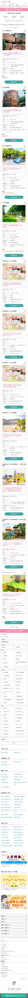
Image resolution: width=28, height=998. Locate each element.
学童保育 (18, 685)
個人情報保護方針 (4, 966)
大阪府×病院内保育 (5, 804)
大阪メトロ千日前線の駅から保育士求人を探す (13, 24)
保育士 (5, 652)
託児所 (17, 688)
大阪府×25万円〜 (17, 752)
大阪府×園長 (3, 779)
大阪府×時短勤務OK (5, 843)
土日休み (5, 718)
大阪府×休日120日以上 (18, 832)
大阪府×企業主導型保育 (6, 807)
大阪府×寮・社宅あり (18, 843)
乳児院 (5, 696)
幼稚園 (5, 678)
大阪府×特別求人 (4, 826)
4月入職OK (6, 724)
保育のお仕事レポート (5, 959)
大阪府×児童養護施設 (18, 814)
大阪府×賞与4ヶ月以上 (6, 829)
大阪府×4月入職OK (5, 840)
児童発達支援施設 (7, 699)
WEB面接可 (6, 734)
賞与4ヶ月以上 (7, 711)
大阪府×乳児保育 (17, 837)
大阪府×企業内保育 (18, 804)
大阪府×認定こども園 (18, 799)
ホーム (2, 942)
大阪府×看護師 (17, 779)
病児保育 (18, 692)
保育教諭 (5, 655)
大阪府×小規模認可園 (5, 799)
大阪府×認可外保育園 (18, 801)
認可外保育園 (19, 678)
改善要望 (3, 949)
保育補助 (5, 662)
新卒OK (5, 714)
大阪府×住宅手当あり (18, 826)
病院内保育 (6, 682)
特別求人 (5, 708)
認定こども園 (19, 675)
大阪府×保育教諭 (4, 776)
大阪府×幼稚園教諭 (18, 774)
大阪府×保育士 (4, 774)
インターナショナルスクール (8, 692)
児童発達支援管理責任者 (21, 663)
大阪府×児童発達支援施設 (6, 817)
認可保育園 (6, 672)
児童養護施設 (19, 696)
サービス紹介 (3, 944)
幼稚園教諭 (18, 652)
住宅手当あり (19, 708)
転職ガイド (3, 957)
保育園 (5, 702)
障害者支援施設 (19, 699)
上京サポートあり (20, 734)
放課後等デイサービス (8, 688)
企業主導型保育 (7, 685)
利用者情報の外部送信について (7, 970)
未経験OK (6, 721)
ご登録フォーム (4, 947)
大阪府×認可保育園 (5, 796)
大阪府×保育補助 (4, 782)
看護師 (17, 659)
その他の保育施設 (20, 702)
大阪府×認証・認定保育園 (19, 796)
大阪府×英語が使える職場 (6, 845)
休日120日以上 (19, 714)
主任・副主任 (19, 655)
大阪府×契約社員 (17, 762)
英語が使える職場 (20, 730)
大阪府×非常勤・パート (6, 764)
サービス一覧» (24, 978)
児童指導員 (6, 666)
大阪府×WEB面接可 (18, 845)
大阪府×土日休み (4, 834)
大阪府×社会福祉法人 (18, 840)
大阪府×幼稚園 (4, 801)
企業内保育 (18, 682)
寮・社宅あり (6, 730)
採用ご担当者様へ (4, 953)
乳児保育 (18, 721)
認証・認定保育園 (20, 672)
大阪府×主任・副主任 (18, 776)
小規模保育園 (19, 718)
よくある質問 (3, 945)
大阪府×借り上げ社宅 (18, 829)
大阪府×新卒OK (4, 832)
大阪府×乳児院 (4, 814)
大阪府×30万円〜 (4, 752)
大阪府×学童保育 (17, 807)
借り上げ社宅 (19, 711)
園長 (4, 659)
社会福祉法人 (6, 727)
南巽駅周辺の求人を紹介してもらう (14, 995)
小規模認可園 (6, 675)
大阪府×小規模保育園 (18, 834)
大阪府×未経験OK (5, 837)
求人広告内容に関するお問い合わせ (8, 951)
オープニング (19, 724)
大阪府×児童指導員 (5, 786)
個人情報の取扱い (4, 968)
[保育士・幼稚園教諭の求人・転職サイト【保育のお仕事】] (6, 2)
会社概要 (3, 963)
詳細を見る (14, 82)
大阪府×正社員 (4, 762)
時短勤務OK (18, 727)
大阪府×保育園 (17, 817)
